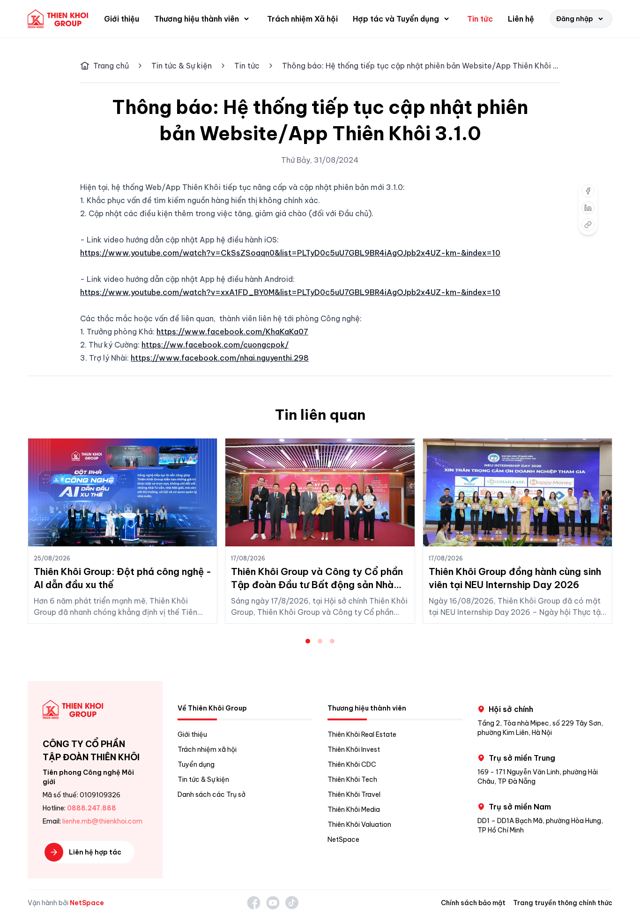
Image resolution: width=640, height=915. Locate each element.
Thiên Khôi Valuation (359, 824)
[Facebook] (253, 902)
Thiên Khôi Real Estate (361, 734)
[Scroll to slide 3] (332, 641)
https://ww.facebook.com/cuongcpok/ (215, 344)
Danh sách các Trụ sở (212, 794)
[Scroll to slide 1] (307, 641)
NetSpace (343, 839)
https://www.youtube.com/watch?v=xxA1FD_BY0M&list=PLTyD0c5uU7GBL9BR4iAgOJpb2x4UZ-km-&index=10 (290, 292)
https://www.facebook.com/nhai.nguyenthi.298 (220, 358)
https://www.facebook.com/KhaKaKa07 (232, 331)
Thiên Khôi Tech (352, 779)
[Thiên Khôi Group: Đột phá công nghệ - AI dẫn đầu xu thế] (122, 492)
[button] (203, 18)
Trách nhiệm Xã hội (302, 18)
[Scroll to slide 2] (320, 641)
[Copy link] (588, 224)
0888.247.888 (91, 808)
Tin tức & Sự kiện (181, 65)
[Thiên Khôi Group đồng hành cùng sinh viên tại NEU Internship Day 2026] (517, 492)
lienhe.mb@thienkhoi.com (102, 821)
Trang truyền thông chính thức (562, 903)
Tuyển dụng (196, 764)
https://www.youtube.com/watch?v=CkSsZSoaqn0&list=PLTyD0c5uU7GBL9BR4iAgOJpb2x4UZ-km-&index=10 (290, 252)
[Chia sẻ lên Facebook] (588, 190)
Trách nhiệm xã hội (207, 749)
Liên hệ (521, 18)
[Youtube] (273, 902)
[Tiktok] (291, 902)
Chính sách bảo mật (473, 903)
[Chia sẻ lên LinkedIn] (588, 207)
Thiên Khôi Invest (353, 749)
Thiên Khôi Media (353, 809)
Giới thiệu (121, 18)
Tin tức (480, 18)
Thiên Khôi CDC (351, 764)
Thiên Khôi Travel (353, 794)
